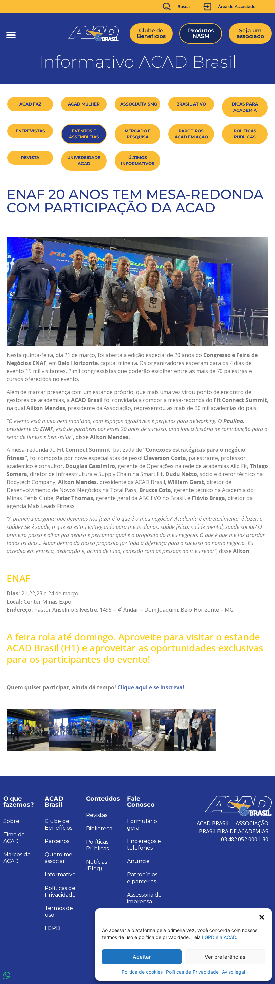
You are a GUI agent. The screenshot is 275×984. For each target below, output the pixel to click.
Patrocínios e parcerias (142, 878)
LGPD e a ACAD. (219, 937)
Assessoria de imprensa (144, 898)
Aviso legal (233, 972)
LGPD (52, 928)
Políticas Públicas (245, 133)
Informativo (60, 874)
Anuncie (138, 861)
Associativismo (138, 104)
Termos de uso (59, 911)
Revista (30, 157)
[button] (261, 916)
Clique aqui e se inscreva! (150, 687)
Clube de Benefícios (58, 824)
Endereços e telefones (144, 844)
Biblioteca (99, 828)
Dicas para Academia (245, 107)
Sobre (11, 821)
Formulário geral (142, 824)
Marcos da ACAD (17, 857)
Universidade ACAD (83, 160)
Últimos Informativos (137, 160)
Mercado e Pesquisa (138, 133)
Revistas (96, 815)
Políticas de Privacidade (192, 972)
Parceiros (57, 841)
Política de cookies (142, 972)
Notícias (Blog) (96, 865)
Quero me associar (58, 857)
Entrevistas (30, 130)
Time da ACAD (14, 837)
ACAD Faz (30, 104)
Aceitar (142, 957)
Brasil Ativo (191, 104)
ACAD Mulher (84, 104)
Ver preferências (225, 957)
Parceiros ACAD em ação (191, 133)
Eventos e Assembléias (84, 133)
